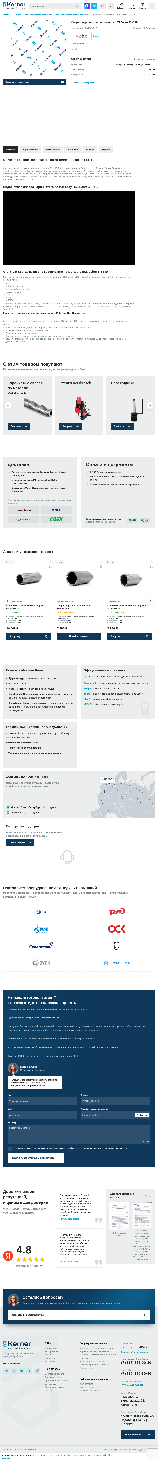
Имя (10, 1095)
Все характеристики (144, 59)
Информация (51, 1351)
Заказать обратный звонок (134, 1352)
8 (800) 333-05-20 (135, 1347)
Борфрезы (85, 1358)
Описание (10, 149)
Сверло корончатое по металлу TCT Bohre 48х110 (25, 607)
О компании (51, 1348)
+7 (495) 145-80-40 (136, 1373)
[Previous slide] (8, 405)
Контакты (50, 1361)
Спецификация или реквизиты (94, 1109)
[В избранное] (50, 562)
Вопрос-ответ (51, 1384)
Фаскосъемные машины (92, 1361)
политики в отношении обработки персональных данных (71, 1148)
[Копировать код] (96, 28)
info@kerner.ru (132, 1385)
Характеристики (30, 149)
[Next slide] (149, 405)
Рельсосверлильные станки (94, 1364)
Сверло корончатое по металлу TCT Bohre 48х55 (126, 607)
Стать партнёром (53, 1377)
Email (11, 1109)
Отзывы (90, 149)
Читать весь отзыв (69, 1219)
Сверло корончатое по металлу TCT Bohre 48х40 (76, 607)
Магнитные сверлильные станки (96, 1348)
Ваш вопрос (13, 1123)
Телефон (85, 1095)
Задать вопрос (17, 842)
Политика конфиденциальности (138, 1449)
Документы (73, 149)
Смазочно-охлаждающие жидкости (98, 1354)
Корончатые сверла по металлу (96, 1351)
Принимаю (5, 1458)
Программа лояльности (57, 1380)
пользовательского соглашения (112, 1148)
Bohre (96, 36)
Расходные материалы (83, 82)
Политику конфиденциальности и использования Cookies (83, 1455)
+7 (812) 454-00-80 (136, 1363)
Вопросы (106, 149)
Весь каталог (86, 1368)
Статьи (48, 1390)
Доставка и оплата (54, 1374)
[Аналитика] (50, 566)
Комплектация (53, 149)
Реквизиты (50, 1358)
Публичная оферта (111, 1449)
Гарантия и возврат (55, 1387)
